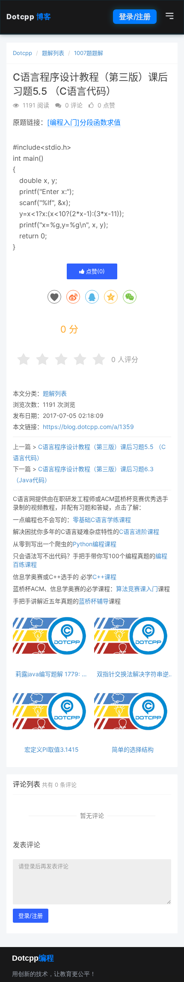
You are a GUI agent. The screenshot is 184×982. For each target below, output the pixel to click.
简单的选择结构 (133, 749)
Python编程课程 (94, 543)
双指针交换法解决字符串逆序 (133, 674)
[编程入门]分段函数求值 (84, 122)
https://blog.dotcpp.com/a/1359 (88, 426)
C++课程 (104, 576)
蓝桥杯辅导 (94, 601)
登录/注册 (135, 16)
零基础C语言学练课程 (102, 519)
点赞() (94, 271)
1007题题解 (88, 52)
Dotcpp (28, 16)
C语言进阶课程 (139, 531)
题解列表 (53, 52)
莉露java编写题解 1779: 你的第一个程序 (51, 674)
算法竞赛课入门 (137, 588)
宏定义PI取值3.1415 (51, 749)
